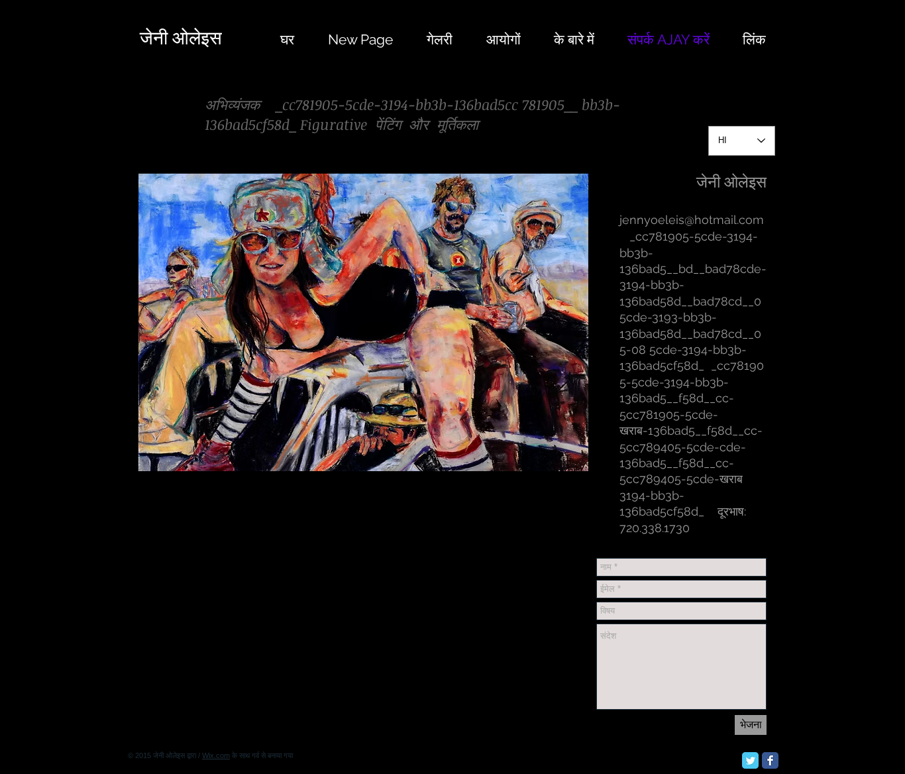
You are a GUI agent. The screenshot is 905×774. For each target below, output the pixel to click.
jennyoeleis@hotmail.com (691, 220)
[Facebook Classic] (770, 760)
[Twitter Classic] (750, 760)
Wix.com (216, 755)
